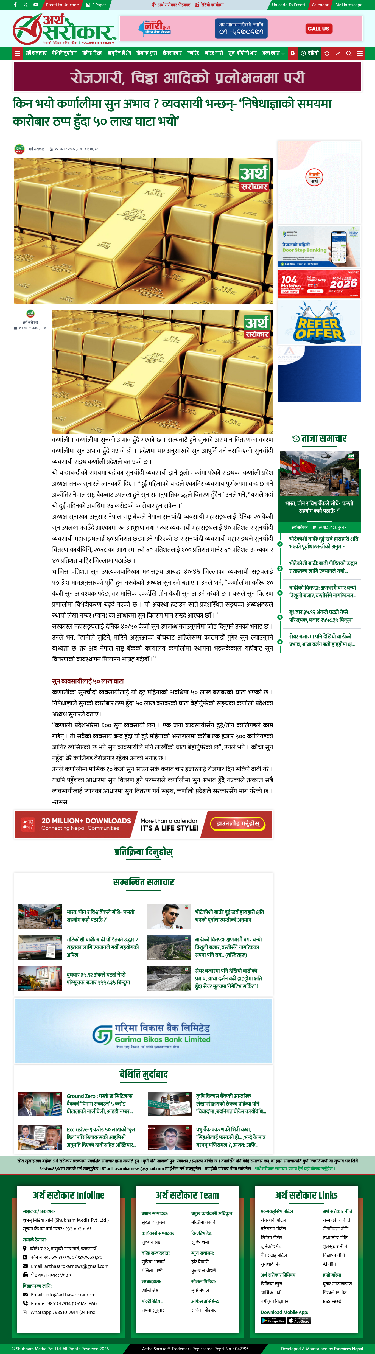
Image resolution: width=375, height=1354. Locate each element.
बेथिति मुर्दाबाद (64, 53)
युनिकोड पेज (271, 1247)
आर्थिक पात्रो (271, 1293)
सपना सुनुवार (153, 1310)
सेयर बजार (172, 53)
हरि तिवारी (200, 1262)
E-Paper (99, 5)
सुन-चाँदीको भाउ (242, 53)
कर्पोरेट (193, 53)
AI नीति (329, 1264)
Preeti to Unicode (62, 5)
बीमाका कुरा (146, 53)
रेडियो (313, 53)
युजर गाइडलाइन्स (337, 1284)
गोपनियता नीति (335, 1229)
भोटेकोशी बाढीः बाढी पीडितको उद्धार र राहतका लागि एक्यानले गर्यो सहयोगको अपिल (103, 947)
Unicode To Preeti (288, 5)
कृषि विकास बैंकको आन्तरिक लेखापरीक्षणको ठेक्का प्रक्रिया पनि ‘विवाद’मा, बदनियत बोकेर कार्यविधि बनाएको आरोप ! (229, 1103)
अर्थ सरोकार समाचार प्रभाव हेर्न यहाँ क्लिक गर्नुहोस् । (295, 1169)
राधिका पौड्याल (204, 1310)
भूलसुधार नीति (335, 1247)
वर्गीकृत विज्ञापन (275, 1301)
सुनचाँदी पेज (271, 1264)
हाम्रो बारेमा (332, 1275)
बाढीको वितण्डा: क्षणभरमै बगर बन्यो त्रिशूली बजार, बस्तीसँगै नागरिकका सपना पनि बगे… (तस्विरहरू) (228, 947)
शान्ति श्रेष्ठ (150, 1290)
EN (293, 53)
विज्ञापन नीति (334, 1255)
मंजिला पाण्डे (152, 1271)
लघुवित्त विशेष (119, 53)
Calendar (320, 5)
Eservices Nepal (348, 1349)
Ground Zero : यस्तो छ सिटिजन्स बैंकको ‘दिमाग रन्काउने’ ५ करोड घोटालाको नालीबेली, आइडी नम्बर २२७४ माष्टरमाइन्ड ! (100, 1103)
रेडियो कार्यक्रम (212, 5)
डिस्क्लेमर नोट (334, 1293)
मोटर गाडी (214, 53)
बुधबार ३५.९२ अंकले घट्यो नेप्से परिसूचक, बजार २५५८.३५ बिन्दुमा (98, 978)
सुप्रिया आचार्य (153, 1262)
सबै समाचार (36, 53)
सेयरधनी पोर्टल (273, 1220)
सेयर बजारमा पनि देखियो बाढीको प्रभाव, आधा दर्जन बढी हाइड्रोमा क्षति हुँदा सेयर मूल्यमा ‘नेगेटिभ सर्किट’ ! (228, 978)
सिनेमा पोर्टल (271, 1238)
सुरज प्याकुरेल (153, 1222)
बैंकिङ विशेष (92, 53)
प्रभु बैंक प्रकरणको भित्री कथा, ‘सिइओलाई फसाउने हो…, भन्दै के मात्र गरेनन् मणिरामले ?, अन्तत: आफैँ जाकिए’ (230, 1137)
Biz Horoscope (348, 5)
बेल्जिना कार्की (203, 1222)
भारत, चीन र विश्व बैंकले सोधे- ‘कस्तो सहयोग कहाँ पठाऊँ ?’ (101, 916)
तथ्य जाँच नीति (335, 1238)
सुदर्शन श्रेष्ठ (151, 1242)
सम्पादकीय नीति (336, 1220)
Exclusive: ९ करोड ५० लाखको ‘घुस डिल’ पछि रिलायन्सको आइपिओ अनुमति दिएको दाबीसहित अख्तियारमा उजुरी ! (102, 1137)
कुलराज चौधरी (203, 1271)
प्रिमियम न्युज (271, 1284)
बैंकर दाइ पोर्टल (274, 1255)
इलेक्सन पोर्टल (273, 1229)
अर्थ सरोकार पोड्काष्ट (174, 5)
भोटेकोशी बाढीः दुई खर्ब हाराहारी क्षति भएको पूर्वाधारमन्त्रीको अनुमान (229, 916)
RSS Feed (332, 1301)
